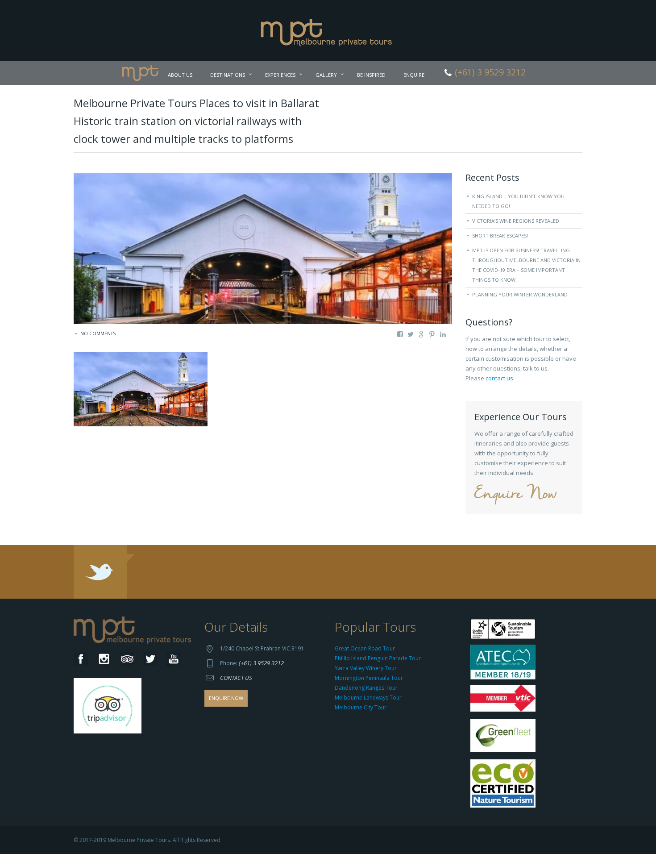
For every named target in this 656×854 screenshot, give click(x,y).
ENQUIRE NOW (226, 698)
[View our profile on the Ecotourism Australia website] (504, 784)
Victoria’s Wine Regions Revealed (515, 220)
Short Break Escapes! (500, 235)
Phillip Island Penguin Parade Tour (378, 658)
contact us (499, 378)
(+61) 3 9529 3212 (261, 663)
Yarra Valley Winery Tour (366, 668)
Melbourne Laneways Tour (368, 697)
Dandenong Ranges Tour (366, 688)
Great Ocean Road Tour (365, 648)
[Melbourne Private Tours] (328, 29)
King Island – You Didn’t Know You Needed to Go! (518, 201)
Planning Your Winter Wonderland (520, 294)
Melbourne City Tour (360, 707)
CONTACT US (236, 678)
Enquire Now (515, 494)
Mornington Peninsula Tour (369, 678)
